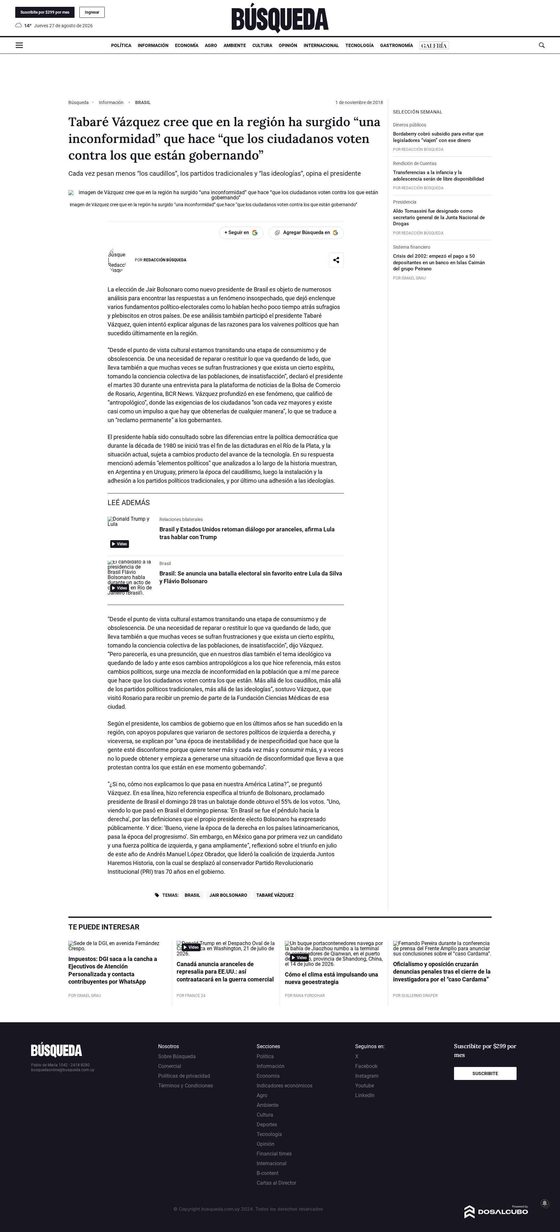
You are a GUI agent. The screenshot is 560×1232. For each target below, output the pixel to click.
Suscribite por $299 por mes (44, 12)
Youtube (364, 1086)
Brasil (192, 895)
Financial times (274, 1154)
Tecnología (359, 45)
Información (153, 45)
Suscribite (485, 1073)
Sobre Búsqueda (177, 1056)
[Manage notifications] (545, 1203)
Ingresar (92, 12)
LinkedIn (365, 1095)
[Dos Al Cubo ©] (496, 1217)
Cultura (262, 45)
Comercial (169, 1066)
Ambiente (235, 45)
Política (121, 45)
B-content (267, 1173)
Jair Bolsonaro (228, 895)
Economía (186, 45)
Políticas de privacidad (184, 1076)
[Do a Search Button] (542, 45)
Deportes (267, 1124)
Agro (211, 45)
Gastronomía (396, 45)
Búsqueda (79, 102)
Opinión (288, 45)
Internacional (321, 45)
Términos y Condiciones (185, 1086)
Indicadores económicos (284, 1086)
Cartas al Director (276, 1183)
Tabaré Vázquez (275, 895)
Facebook (366, 1066)
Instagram (367, 1076)
